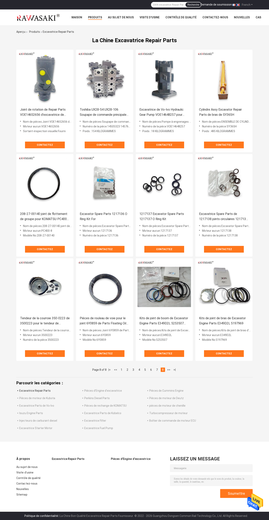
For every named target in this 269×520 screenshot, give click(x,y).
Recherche (193, 4)
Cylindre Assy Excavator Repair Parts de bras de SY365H (220, 112)
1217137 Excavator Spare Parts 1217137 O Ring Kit (161, 216)
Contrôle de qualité (181, 17)
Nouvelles (242, 17)
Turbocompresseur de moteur (168, 413)
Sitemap (21, 494)
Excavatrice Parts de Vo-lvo (36, 405)
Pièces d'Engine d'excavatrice (103, 390)
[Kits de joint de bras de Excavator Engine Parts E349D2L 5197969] (224, 287)
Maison (76, 17)
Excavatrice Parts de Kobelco (102, 413)
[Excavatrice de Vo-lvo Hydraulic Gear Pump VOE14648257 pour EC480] (164, 78)
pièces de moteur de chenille (167, 405)
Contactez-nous (215, 17)
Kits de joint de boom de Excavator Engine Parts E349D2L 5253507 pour (163, 321)
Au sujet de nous (121, 17)
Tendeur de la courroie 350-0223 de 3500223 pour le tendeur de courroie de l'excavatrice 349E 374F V (45, 321)
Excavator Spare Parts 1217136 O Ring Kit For (103, 216)
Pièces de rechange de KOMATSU (105, 405)
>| (174, 369)
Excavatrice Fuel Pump (98, 428)
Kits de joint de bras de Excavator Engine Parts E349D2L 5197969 (222, 320)
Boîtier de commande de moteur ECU (172, 420)
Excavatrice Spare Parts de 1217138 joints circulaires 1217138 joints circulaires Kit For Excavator (223, 217)
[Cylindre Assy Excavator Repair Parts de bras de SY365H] (224, 78)
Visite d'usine (150, 17)
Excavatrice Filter (95, 420)
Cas (258, 17)
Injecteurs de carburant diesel (38, 420)
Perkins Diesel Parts (97, 398)
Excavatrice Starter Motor (35, 428)
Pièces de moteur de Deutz (166, 398)
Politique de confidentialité (41, 515)
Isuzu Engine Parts (31, 413)
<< (115, 369)
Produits (95, 17)
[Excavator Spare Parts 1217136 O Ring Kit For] (104, 182)
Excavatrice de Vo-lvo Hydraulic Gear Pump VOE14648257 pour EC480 (161, 112)
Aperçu (20, 31)
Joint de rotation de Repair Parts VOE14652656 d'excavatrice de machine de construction (43, 112)
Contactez (45, 144)
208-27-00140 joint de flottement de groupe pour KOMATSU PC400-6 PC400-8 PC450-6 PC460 (45, 217)
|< (110, 369)
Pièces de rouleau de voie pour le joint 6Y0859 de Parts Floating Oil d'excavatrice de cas (103, 321)
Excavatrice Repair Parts (35, 390)
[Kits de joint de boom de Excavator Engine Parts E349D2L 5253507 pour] (164, 287)
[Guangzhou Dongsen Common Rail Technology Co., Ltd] (38, 17)
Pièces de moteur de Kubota (37, 398)
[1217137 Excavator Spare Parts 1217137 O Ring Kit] (164, 182)
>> (168, 369)
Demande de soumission (216, 4)
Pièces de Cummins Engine (166, 390)
